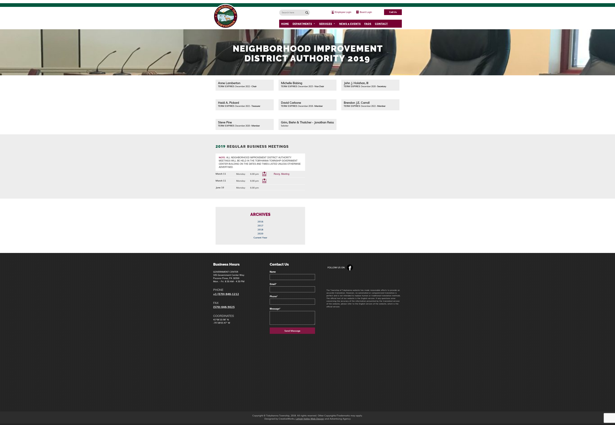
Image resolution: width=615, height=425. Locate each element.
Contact (381, 23)
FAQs (367, 23)
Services (325, 23)
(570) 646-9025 (224, 307)
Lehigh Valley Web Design (310, 418)
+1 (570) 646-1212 (226, 294)
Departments (302, 23)
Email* (273, 284)
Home (285, 23)
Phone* (274, 296)
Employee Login (342, 12)
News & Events (350, 23)
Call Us (393, 12)
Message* (275, 308)
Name (273, 271)
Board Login (365, 12)
